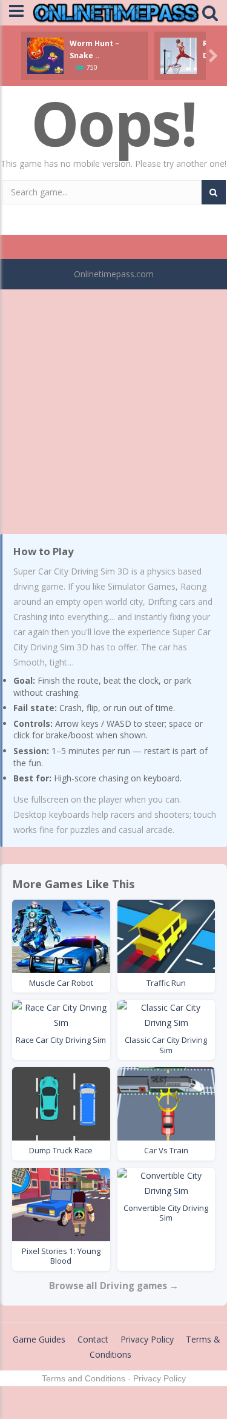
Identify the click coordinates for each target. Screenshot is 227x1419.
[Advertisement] (113, 408)
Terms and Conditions (83, 1378)
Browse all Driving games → (114, 1285)
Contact (92, 1339)
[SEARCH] (214, 192)
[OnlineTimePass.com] (116, 12)
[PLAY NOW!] (45, 55)
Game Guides (39, 1339)
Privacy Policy (147, 1339)
